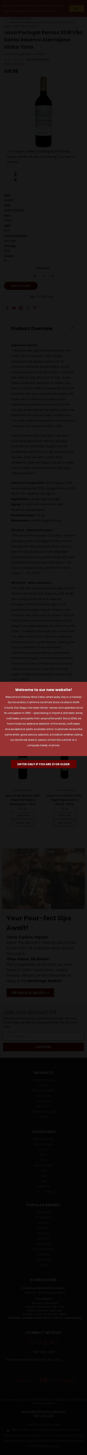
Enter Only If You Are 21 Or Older (43, 764)
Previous (6, 1451)
